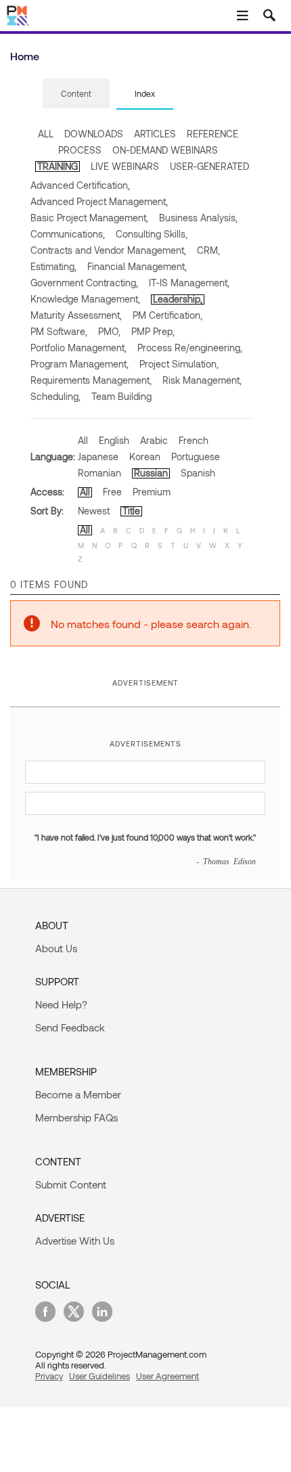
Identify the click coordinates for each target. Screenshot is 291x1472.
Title (131, 510)
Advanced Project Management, (99, 201)
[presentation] (76, 93)
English (114, 440)
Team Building (121, 396)
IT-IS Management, (189, 282)
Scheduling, (55, 396)
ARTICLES (155, 133)
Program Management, (79, 364)
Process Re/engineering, (189, 347)
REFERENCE (212, 133)
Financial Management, (137, 266)
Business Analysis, (198, 217)
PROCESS (80, 150)
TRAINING (57, 166)
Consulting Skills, (151, 234)
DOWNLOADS (93, 133)
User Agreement (167, 1375)
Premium (152, 491)
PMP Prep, (153, 331)
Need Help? (61, 1004)
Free (112, 491)
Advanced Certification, (80, 185)
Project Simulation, (179, 364)
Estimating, (53, 266)
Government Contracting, (84, 282)
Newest (94, 510)
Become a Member (78, 1094)
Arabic (154, 440)
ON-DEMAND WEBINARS (165, 150)
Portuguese (195, 456)
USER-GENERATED (209, 166)
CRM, (208, 250)
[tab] (76, 94)
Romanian (99, 472)
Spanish (198, 472)
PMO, (109, 331)
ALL (45, 133)
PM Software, (58, 331)
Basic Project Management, (89, 217)
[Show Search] (269, 15)
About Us (56, 948)
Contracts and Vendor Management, (108, 250)
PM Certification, (167, 315)
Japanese (98, 456)
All (83, 440)
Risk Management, (202, 380)
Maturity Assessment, (76, 315)
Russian (151, 472)
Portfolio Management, (78, 347)
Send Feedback (70, 1027)
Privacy (49, 1375)
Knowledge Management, (85, 299)
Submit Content (70, 1184)
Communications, (67, 234)
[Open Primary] (242, 15)
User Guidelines (99, 1375)
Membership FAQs (76, 1117)
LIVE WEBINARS (125, 166)
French (193, 440)
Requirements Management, (91, 380)
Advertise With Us (74, 1240)
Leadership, (177, 299)
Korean (144, 456)
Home (24, 55)
